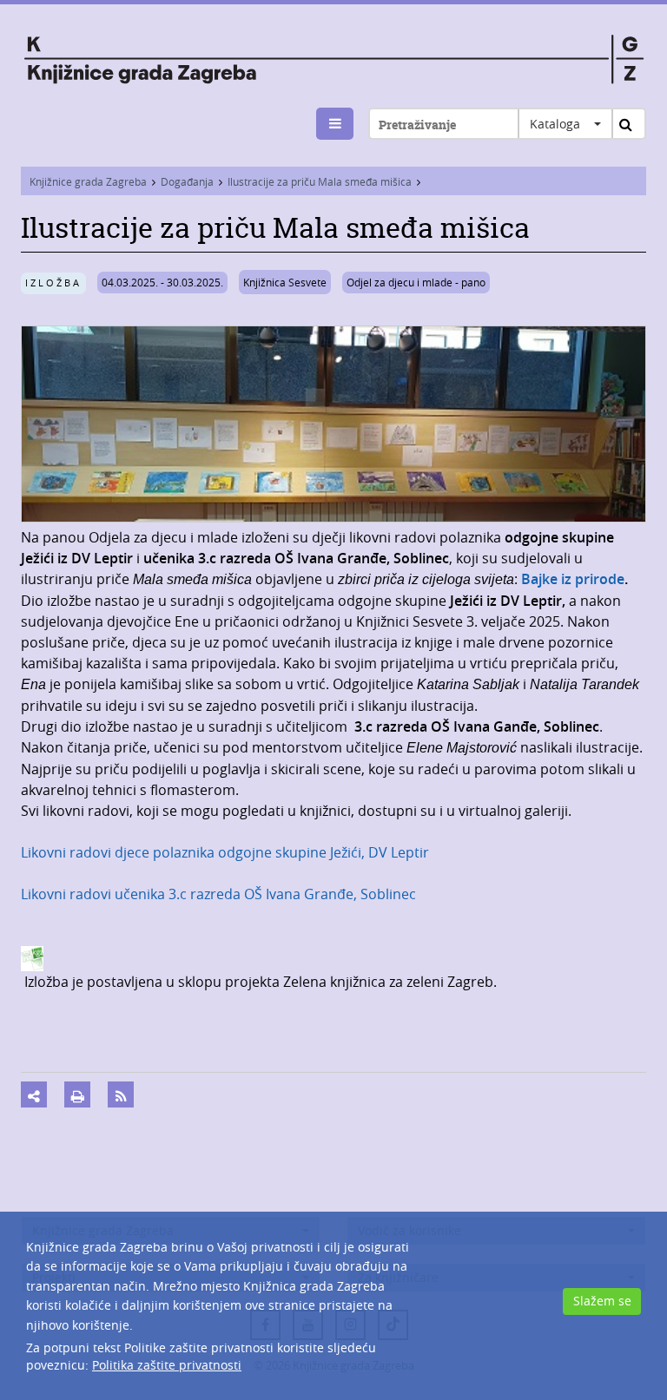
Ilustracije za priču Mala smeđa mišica (320, 181)
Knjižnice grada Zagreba (88, 181)
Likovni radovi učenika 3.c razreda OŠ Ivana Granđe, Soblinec (218, 894)
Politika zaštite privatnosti (166, 1365)
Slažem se (602, 1300)
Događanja (187, 181)
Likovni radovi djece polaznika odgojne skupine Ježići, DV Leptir (225, 852)
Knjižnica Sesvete (285, 282)
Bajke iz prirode (572, 578)
